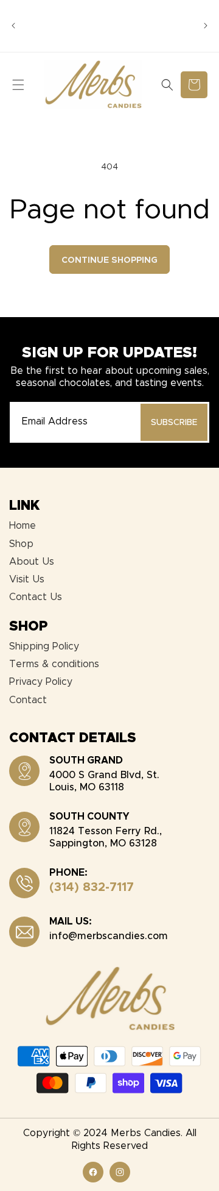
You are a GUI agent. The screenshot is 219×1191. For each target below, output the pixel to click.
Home (22, 526)
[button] (18, 84)
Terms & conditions (54, 664)
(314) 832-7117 (91, 887)
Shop (21, 544)
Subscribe (174, 422)
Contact (28, 700)
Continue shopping (109, 260)
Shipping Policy (44, 646)
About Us (31, 562)
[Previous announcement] (13, 25)
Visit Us (26, 579)
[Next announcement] (205, 25)
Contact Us (35, 597)
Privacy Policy (40, 682)
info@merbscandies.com (108, 936)
